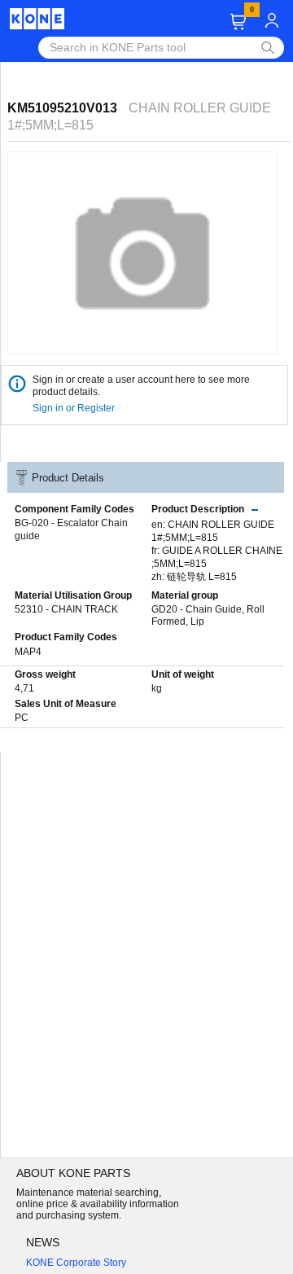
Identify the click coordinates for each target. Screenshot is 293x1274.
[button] (238, 21)
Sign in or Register (75, 408)
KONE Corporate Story (76, 1262)
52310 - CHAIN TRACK (66, 609)
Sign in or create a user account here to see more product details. (141, 386)
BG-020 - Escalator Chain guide (71, 529)
